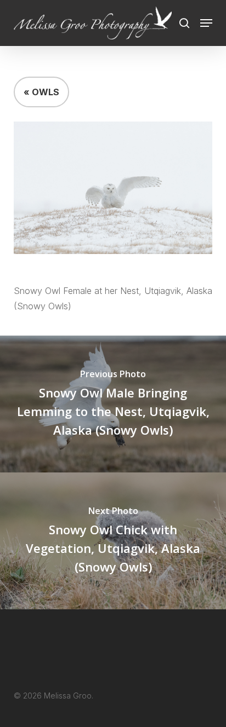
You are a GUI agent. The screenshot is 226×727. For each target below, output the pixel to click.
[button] (206, 23)
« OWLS (41, 91)
